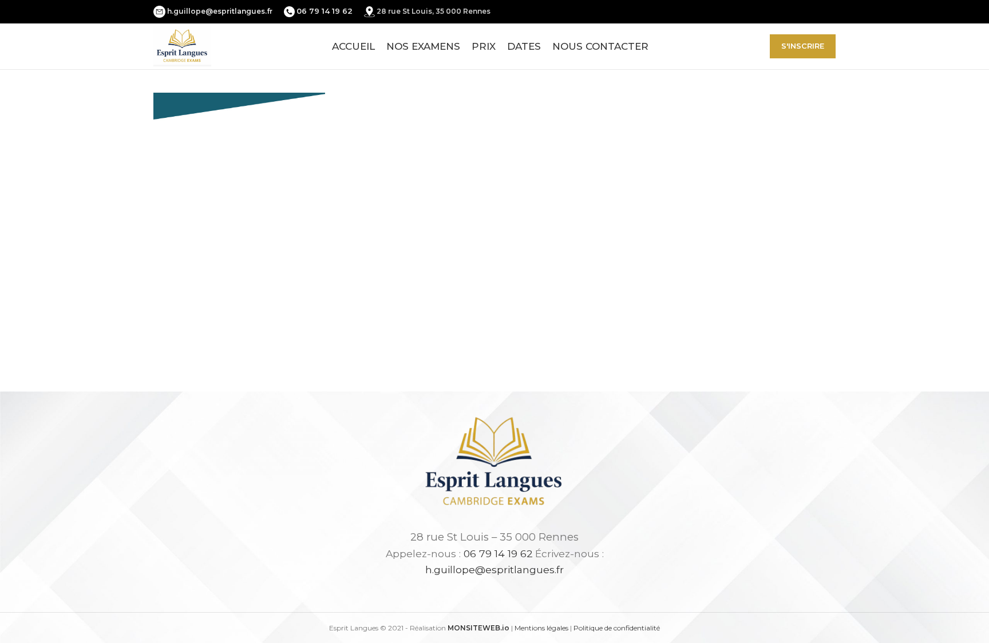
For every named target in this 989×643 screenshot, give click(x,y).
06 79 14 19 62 (498, 553)
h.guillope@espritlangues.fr (219, 11)
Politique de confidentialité (616, 628)
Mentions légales (541, 628)
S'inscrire (802, 45)
